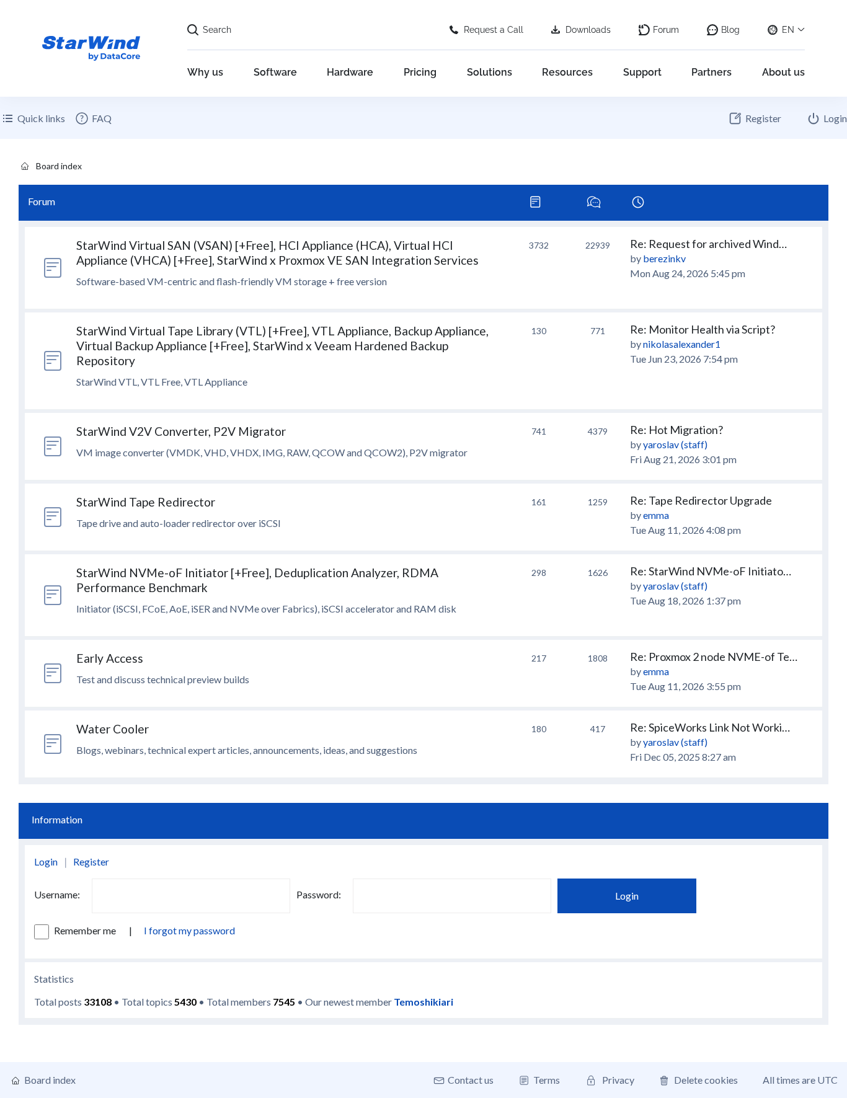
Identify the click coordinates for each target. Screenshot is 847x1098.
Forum (666, 30)
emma (656, 515)
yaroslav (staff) (675, 444)
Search (217, 30)
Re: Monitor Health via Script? (702, 329)
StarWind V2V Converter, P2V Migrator (181, 431)
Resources (567, 72)
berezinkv (664, 258)
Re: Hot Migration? (676, 429)
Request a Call (493, 30)
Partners (711, 72)
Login (46, 861)
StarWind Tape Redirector (145, 502)
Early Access (109, 658)
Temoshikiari (423, 1001)
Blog (730, 30)
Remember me (86, 930)
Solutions (489, 72)
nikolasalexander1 (682, 344)
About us (783, 72)
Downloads (588, 30)
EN (788, 30)
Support (642, 72)
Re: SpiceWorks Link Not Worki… (710, 727)
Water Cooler (112, 729)
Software (275, 72)
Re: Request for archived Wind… (708, 243)
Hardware (350, 72)
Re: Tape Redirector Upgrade (701, 500)
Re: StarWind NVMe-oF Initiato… (710, 571)
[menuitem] (93, 118)
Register (91, 861)
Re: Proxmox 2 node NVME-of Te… (713, 656)
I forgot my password (189, 930)
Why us (205, 72)
